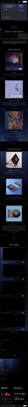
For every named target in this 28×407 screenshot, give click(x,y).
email (2, 346)
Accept (25, 405)
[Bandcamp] (22, 262)
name (2, 343)
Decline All (21, 405)
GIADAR (14, 72)
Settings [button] (18, 405)
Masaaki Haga (14, 131)
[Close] (27, 405)
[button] (25, 2)
